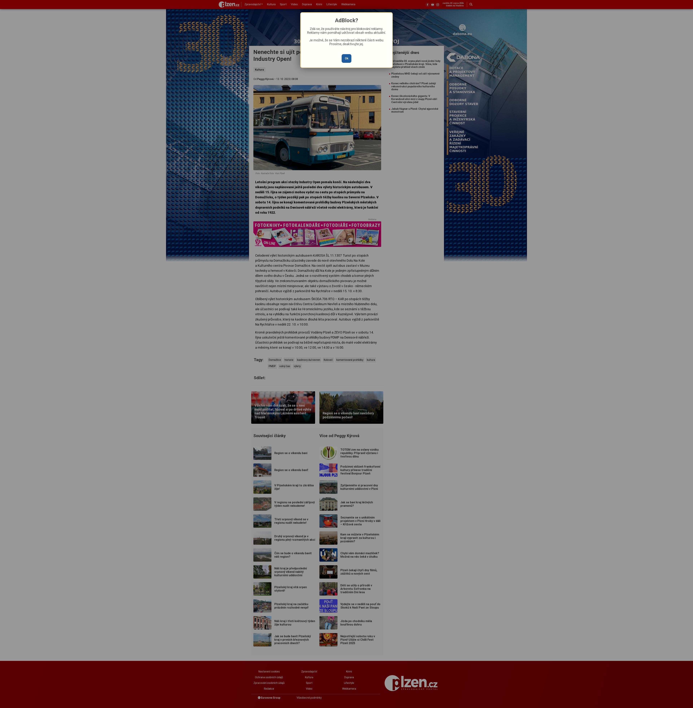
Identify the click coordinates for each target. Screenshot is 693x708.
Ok (346, 58)
